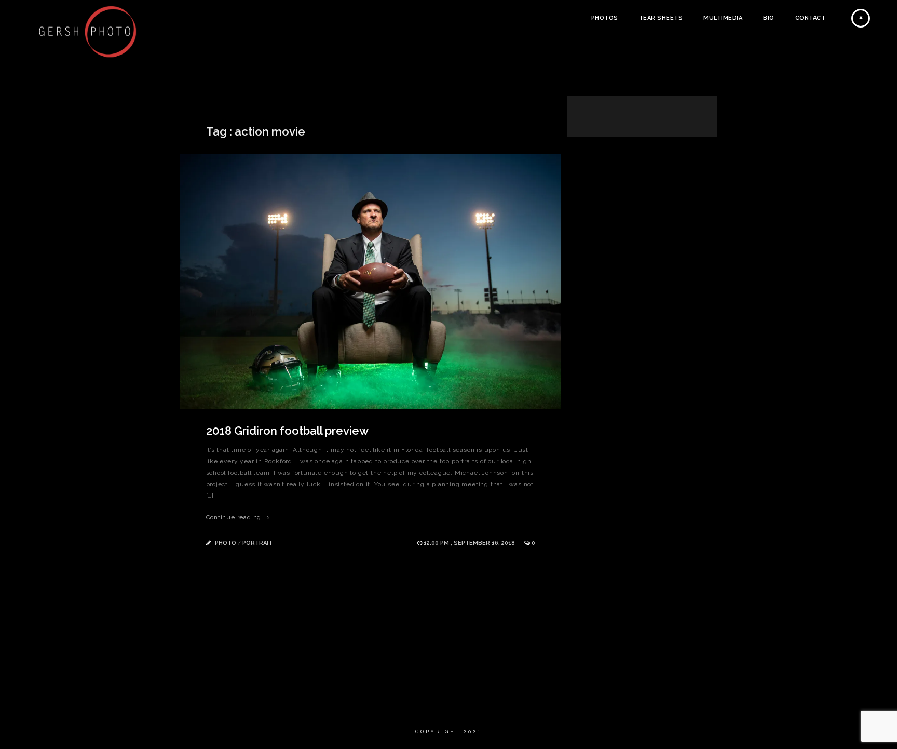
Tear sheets (661, 18)
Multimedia (722, 18)
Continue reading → (238, 517)
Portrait (257, 543)
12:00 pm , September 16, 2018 (470, 543)
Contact (810, 18)
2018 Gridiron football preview (287, 430)
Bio (768, 18)
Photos (604, 18)
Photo (225, 543)
